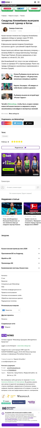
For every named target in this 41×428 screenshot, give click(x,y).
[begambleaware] (19, 402)
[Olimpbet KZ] (7, 8)
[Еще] (38, 2)
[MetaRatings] (7, 335)
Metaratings (12, 104)
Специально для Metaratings (10, 284)
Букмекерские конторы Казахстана (14, 268)
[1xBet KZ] (20, 8)
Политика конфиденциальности (11, 289)
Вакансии (4, 281)
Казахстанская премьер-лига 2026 (14, 248)
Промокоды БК (7, 263)
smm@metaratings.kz (13, 368)
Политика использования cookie (11, 295)
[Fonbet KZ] (34, 8)
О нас (3, 278)
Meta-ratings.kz (14, 113)
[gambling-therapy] (31, 402)
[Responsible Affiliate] (8, 408)
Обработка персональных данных (12, 298)
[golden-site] (11, 396)
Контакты (4, 275)
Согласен (20, 425)
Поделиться (19, 147)
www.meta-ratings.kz (23, 346)
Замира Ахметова (16, 28)
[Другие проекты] (7, 2)
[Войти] (35, 2)
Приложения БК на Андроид (12, 253)
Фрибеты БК (6, 258)
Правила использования (9, 292)
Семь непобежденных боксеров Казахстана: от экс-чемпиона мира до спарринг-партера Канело (11, 221)
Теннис (5, 136)
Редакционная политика (8, 301)
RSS (2, 287)
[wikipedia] (23, 396)
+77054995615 (11, 370)
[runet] (3, 396)
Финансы (4, 319)
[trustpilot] (6, 402)
